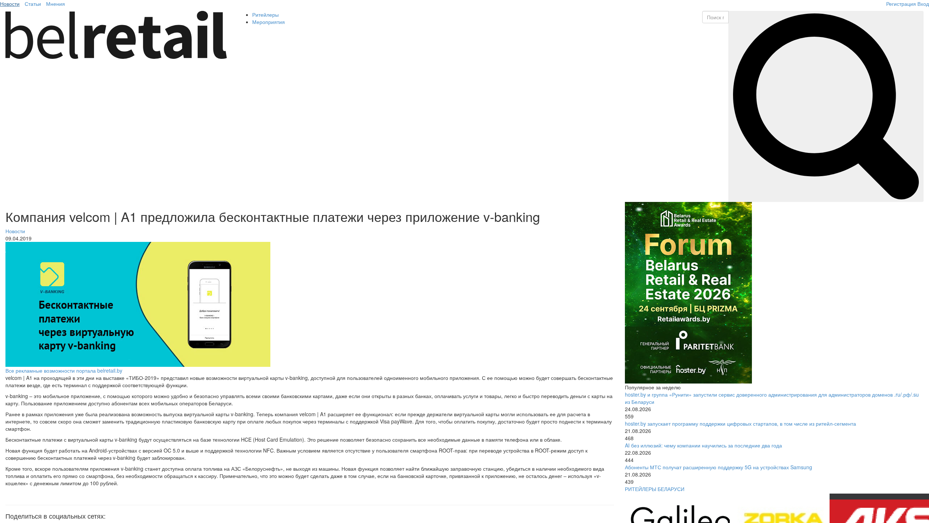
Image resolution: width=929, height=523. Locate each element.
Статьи (33, 3)
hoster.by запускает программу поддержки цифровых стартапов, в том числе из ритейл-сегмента (740, 423)
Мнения (55, 3)
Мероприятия (268, 21)
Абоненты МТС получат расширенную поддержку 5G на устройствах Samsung (718, 467)
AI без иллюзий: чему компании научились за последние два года (703, 445)
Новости (10, 3)
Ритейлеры (265, 14)
